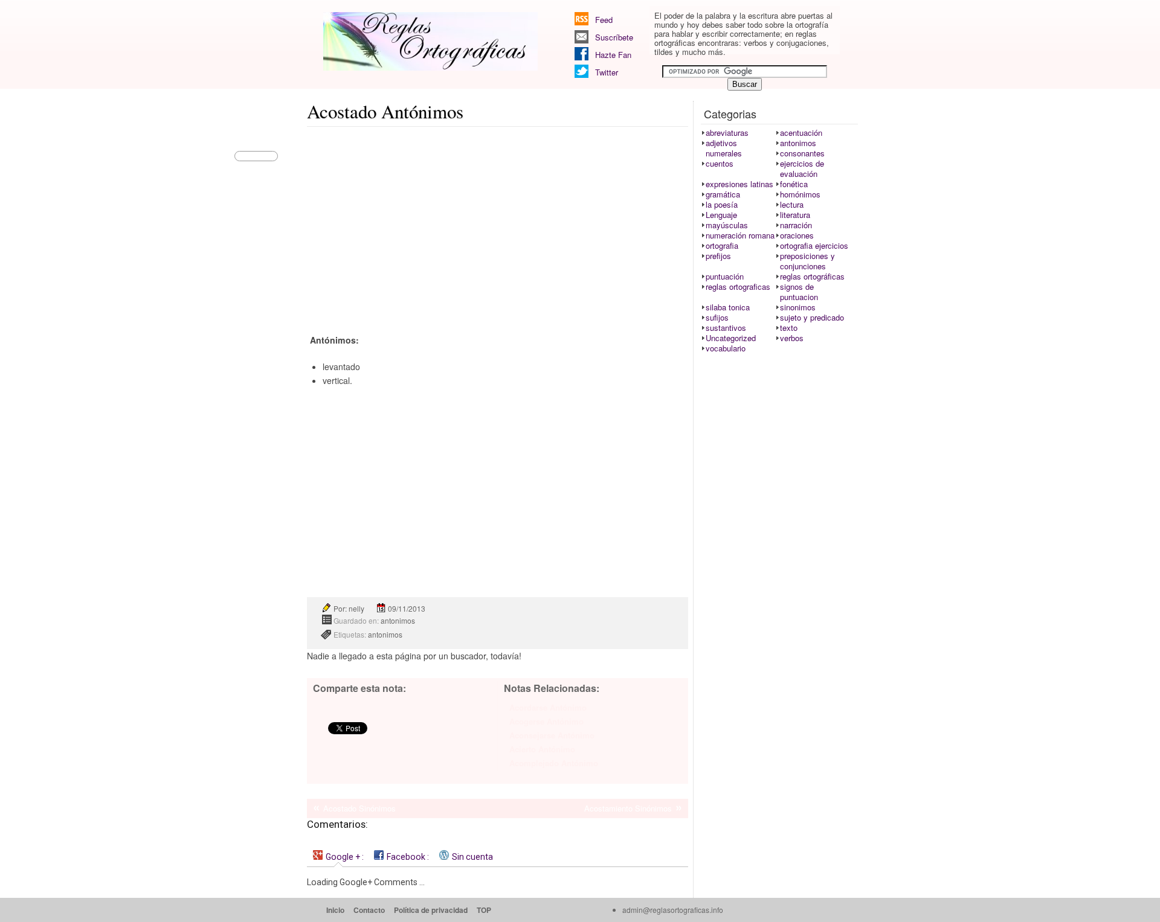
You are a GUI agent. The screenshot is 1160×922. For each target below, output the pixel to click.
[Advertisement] (497, 221)
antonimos (398, 620)
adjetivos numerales (724, 148)
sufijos (717, 317)
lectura (792, 204)
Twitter (606, 72)
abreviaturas (727, 132)
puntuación (725, 276)
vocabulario (726, 348)
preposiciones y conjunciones (807, 261)
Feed (604, 19)
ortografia (722, 245)
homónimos (800, 194)
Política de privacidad (431, 909)
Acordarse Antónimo (548, 707)
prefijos (718, 256)
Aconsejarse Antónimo (551, 735)
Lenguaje (721, 215)
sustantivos (726, 327)
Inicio (335, 909)
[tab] (338, 856)
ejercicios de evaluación (802, 168)
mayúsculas (727, 225)
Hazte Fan (613, 54)
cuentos (719, 163)
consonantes (802, 153)
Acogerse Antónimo (546, 721)
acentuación (801, 132)
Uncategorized (731, 338)
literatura (795, 215)
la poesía (722, 204)
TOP (484, 909)
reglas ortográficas (812, 276)
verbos (792, 338)
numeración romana (740, 235)
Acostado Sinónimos (359, 808)
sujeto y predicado (812, 317)
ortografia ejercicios (814, 245)
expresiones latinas (739, 184)
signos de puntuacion (799, 291)
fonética (794, 184)
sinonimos (798, 307)
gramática (723, 194)
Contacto (369, 909)
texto (789, 327)
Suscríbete (614, 37)
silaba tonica (728, 307)
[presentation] (338, 856)
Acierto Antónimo (542, 749)
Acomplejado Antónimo (553, 763)
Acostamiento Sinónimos (628, 808)
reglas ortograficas (738, 286)
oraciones (797, 235)
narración (796, 225)
